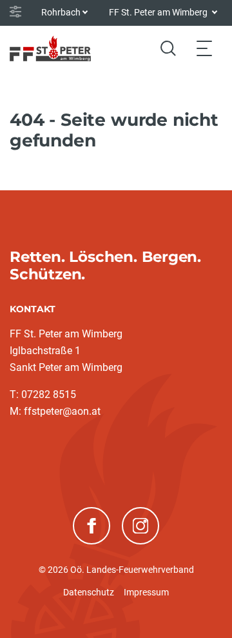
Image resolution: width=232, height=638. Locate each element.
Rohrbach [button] (61, 12)
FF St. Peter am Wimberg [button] (159, 12)
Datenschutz (88, 592)
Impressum (146, 592)
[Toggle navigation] (204, 48)
